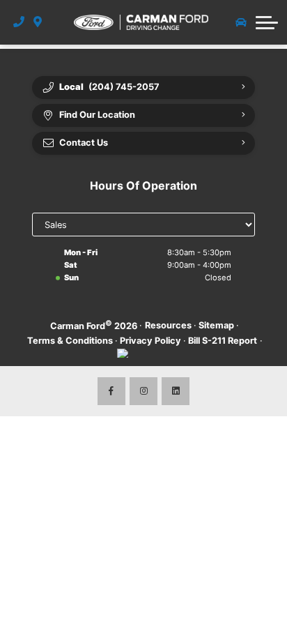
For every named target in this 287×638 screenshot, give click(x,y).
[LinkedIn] (175, 391)
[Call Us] (19, 22)
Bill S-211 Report (222, 340)
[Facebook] (111, 391)
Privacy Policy (150, 340)
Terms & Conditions (70, 340)
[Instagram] (143, 391)
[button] (267, 22)
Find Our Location (97, 114)
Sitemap (216, 325)
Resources (168, 325)
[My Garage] (241, 22)
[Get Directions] (38, 22)
